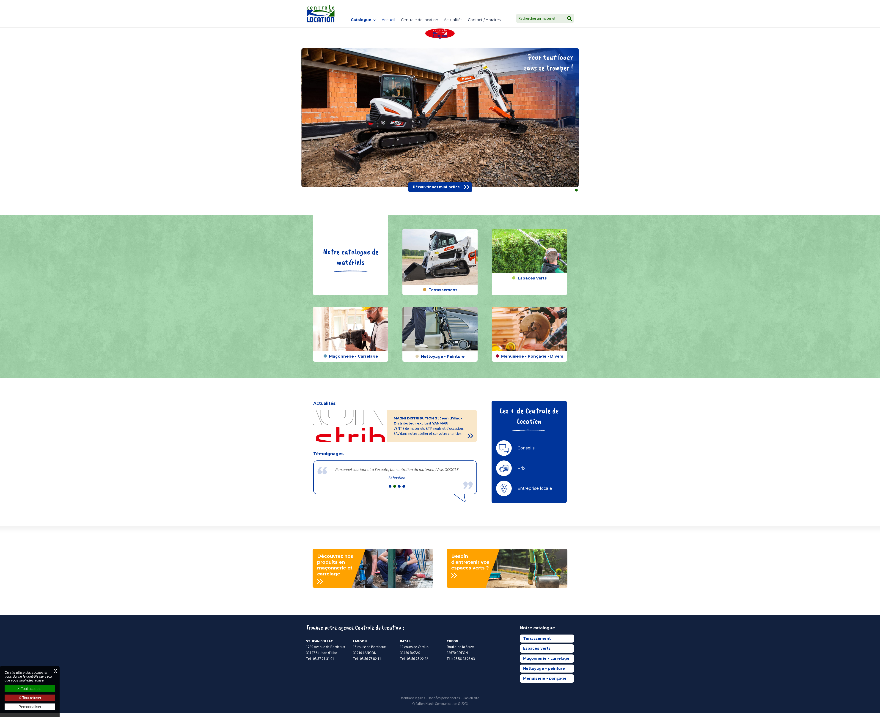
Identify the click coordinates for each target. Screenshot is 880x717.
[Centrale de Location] (320, 14)
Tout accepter (31, 689)
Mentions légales (413, 698)
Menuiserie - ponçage (544, 678)
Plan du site (470, 698)
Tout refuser (31, 698)
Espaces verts (536, 648)
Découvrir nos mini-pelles (436, 187)
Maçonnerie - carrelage (546, 658)
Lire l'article (471, 435)
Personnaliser (30, 707)
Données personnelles (444, 698)
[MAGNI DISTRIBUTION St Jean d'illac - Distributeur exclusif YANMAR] (350, 426)
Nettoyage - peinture (544, 668)
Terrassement (537, 638)
